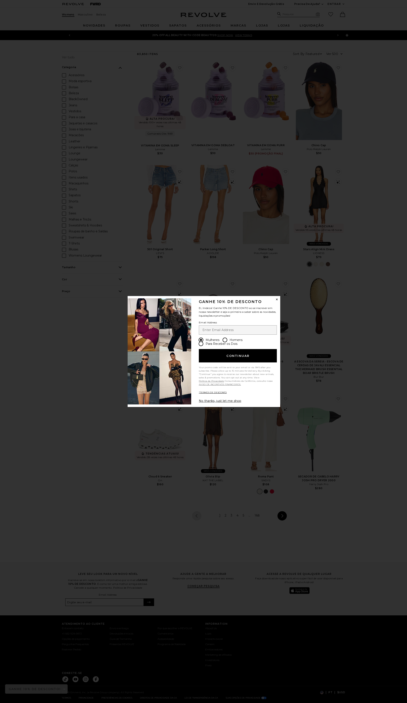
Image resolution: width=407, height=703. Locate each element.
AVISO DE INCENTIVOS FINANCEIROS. (220, 384)
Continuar (237, 356)
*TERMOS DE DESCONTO (213, 392)
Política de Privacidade (211, 381)
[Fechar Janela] (276, 299)
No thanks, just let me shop (220, 401)
